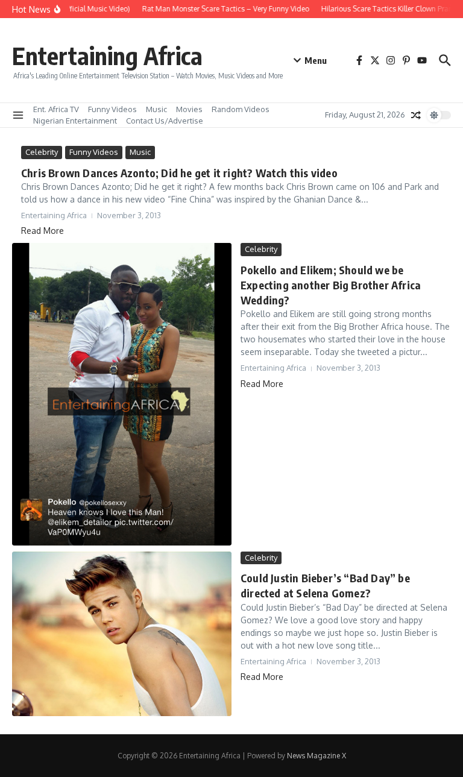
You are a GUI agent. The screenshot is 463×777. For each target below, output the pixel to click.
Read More (42, 230)
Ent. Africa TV (56, 109)
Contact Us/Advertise (164, 120)
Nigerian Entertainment (75, 120)
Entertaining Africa (107, 55)
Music (156, 109)
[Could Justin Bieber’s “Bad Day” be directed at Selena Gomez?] (122, 634)
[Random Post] (416, 115)
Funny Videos (112, 109)
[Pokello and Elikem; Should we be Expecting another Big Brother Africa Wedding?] (122, 394)
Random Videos (240, 109)
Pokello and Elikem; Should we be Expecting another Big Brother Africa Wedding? (331, 285)
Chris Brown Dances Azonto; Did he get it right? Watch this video (179, 173)
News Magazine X (316, 755)
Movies (189, 109)
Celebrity (41, 152)
